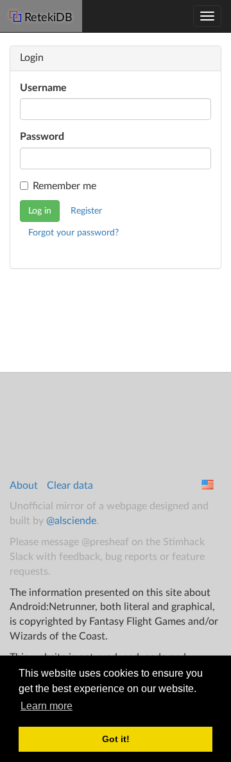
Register (86, 211)
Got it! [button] (116, 739)
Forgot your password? (73, 232)
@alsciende (71, 521)
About (24, 485)
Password (42, 136)
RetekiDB (48, 18)
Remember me (64, 186)
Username (43, 88)
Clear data (70, 485)
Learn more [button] (47, 705)
